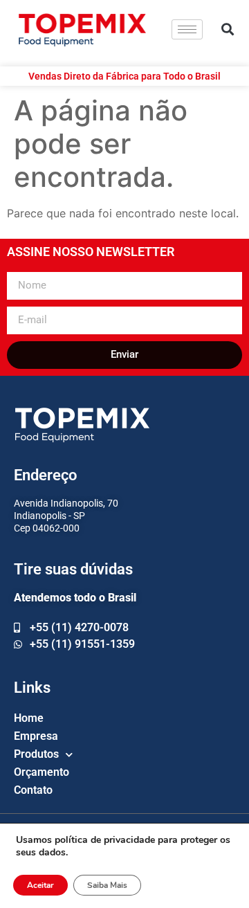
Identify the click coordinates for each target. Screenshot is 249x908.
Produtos (36, 754)
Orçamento (41, 772)
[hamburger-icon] (187, 29)
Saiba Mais (107, 885)
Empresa (36, 736)
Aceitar (40, 885)
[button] (227, 29)
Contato (33, 790)
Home (29, 718)
